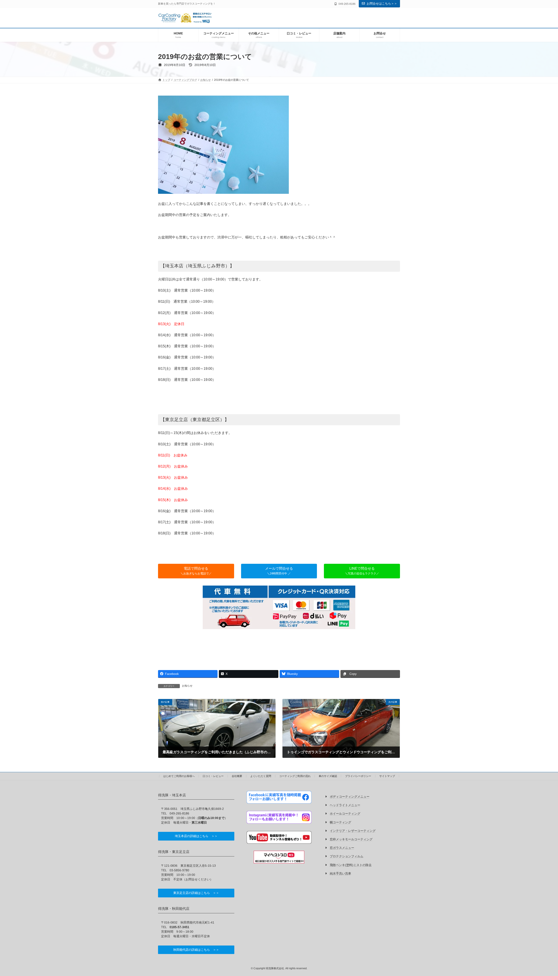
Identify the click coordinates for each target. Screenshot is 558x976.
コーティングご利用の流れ (295, 776)
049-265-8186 (179, 813)
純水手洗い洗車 (340, 873)
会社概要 (237, 776)
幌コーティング (340, 822)
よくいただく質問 (260, 776)
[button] (196, 571)
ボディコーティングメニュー (349, 796)
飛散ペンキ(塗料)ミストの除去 (351, 865)
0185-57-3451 (179, 927)
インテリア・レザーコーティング (353, 830)
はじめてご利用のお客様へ (179, 776)
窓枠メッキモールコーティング (351, 839)
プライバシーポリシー (358, 776)
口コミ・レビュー (213, 776)
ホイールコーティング (345, 814)
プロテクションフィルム (346, 856)
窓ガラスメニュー (342, 848)
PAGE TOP (541, 943)
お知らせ (187, 685)
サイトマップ (387, 776)
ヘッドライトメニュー (345, 805)
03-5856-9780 (179, 870)
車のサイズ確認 (328, 776)
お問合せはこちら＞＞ (382, 3)
